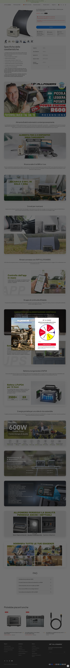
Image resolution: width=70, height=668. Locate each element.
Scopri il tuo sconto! (47, 344)
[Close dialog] (12, 318)
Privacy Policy (41, 348)
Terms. (45, 348)
